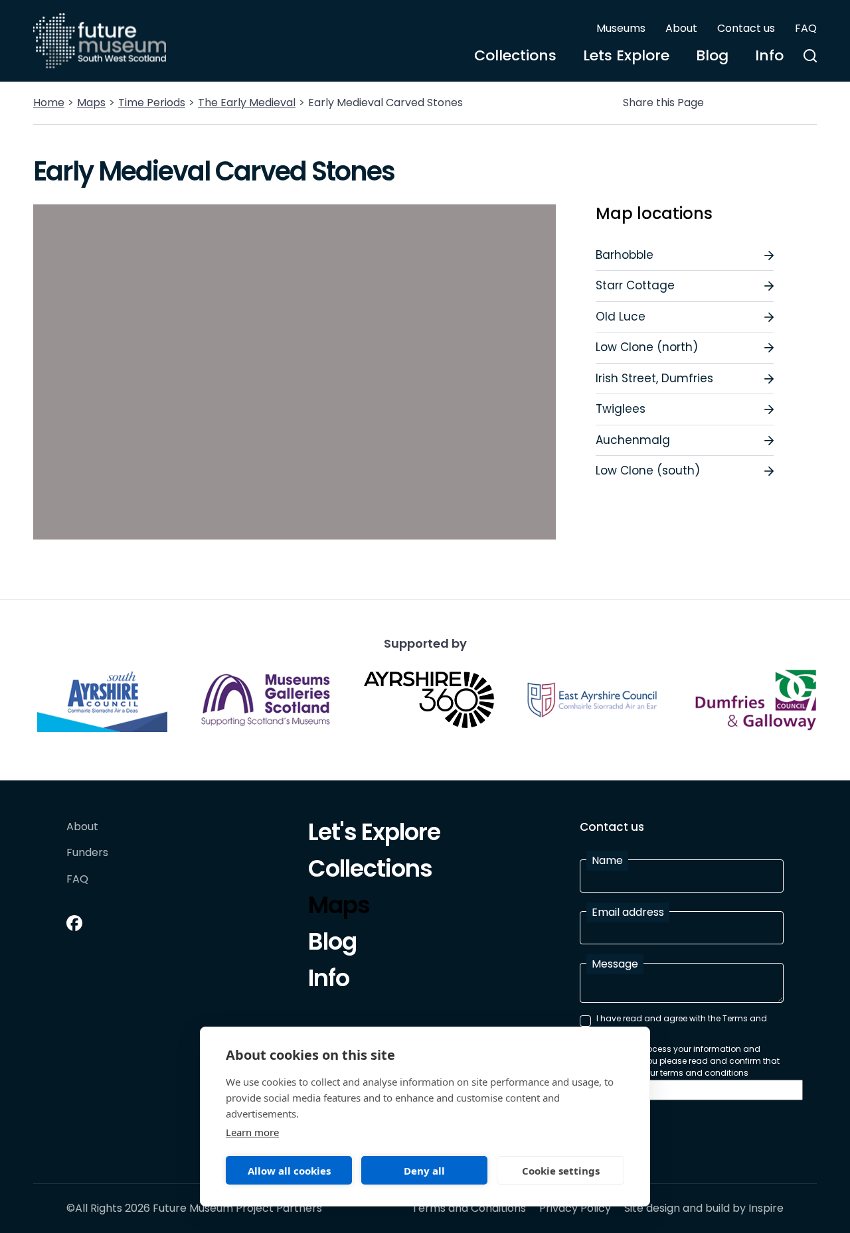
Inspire (766, 1208)
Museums (620, 28)
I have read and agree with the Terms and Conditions (681, 1024)
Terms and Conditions (469, 1208)
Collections (515, 55)
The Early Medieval (247, 102)
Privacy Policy (575, 1208)
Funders (87, 853)
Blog (712, 55)
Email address (628, 912)
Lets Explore (626, 55)
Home (48, 102)
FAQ (806, 28)
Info (769, 55)
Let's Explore (374, 834)
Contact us (746, 28)
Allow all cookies (289, 1170)
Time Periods (151, 102)
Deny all (424, 1170)
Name (607, 860)
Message (615, 964)
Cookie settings (561, 1170)
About (681, 28)
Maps (91, 102)
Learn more (252, 1132)
